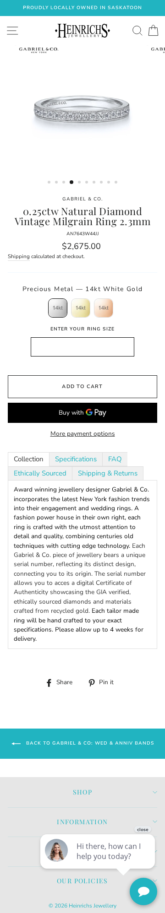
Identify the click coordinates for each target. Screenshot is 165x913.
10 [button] (117, 183)
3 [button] (64, 183)
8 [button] (102, 183)
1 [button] (50, 183)
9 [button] (109, 183)
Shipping (19, 256)
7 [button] (95, 183)
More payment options (82, 433)
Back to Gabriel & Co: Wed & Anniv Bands (89, 743)
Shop (83, 792)
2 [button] (57, 183)
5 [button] (80, 183)
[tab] (29, 459)
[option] (82, 8)
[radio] (57, 308)
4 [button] (72, 182)
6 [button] (87, 183)
